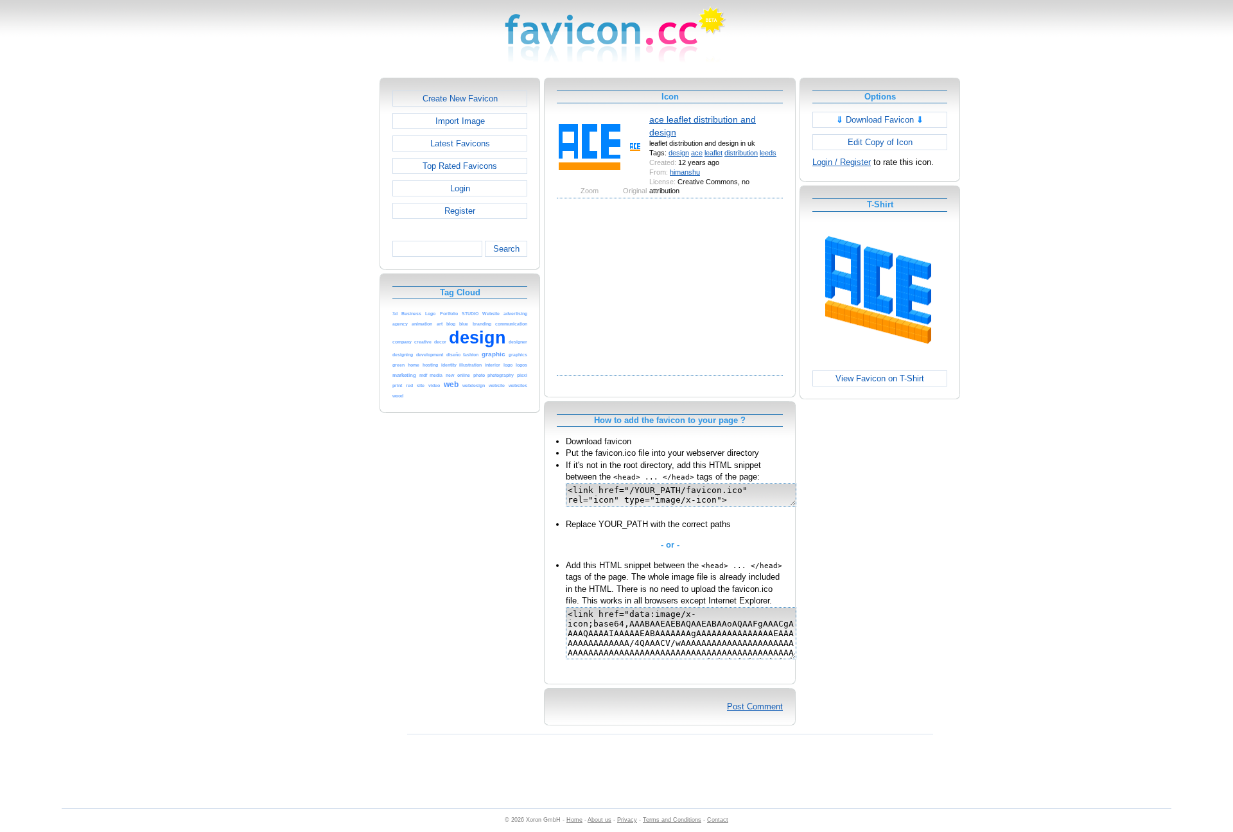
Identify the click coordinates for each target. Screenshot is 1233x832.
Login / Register (841, 162)
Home (574, 820)
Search (506, 249)
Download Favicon (879, 120)
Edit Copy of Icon (880, 142)
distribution (741, 153)
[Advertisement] (324, 270)
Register (459, 211)
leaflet (713, 153)
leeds (768, 153)
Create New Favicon (460, 98)
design (679, 153)
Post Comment (755, 706)
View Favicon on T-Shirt (879, 378)
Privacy (627, 820)
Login (460, 188)
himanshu (685, 172)
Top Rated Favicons (460, 166)
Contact (717, 820)
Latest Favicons (460, 143)
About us (599, 820)
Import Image (460, 121)
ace (697, 153)
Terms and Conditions (672, 820)
